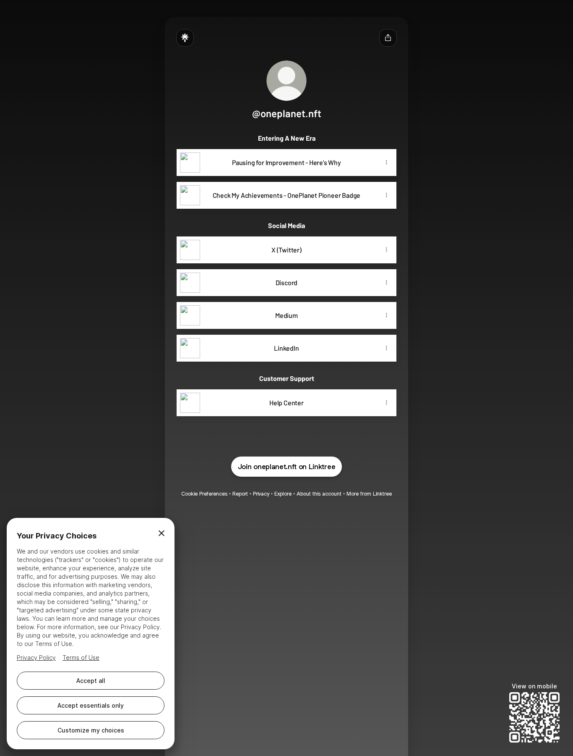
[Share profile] (388, 37)
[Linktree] (185, 37)
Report (240, 493)
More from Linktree (369, 493)
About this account (319, 493)
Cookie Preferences (204, 493)
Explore (283, 493)
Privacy (261, 493)
